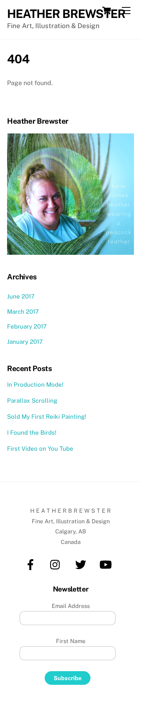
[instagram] (57, 564)
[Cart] (106, 10)
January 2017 (25, 341)
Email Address (71, 605)
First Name (70, 641)
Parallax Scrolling (32, 400)
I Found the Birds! (31, 432)
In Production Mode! (35, 384)
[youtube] (107, 564)
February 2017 (27, 326)
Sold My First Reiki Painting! (46, 416)
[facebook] (32, 564)
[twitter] (82, 564)
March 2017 (23, 311)
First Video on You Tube (40, 448)
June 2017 (20, 296)
